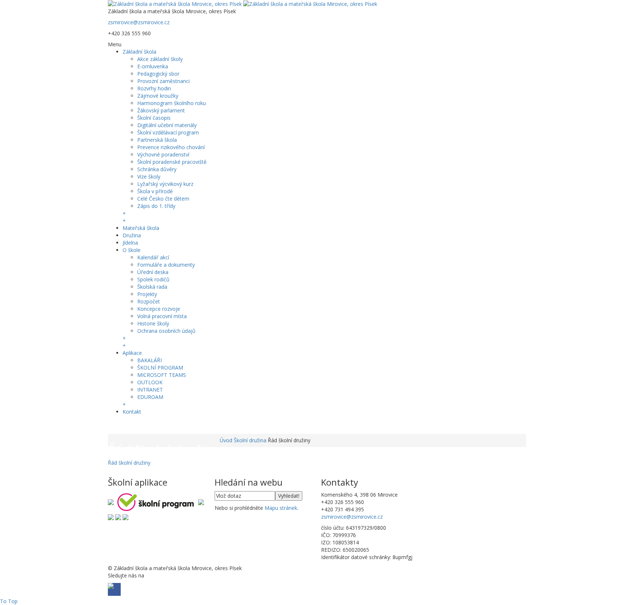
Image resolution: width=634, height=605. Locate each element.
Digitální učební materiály (167, 125)
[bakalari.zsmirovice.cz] (111, 501)
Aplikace (132, 352)
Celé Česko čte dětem (163, 198)
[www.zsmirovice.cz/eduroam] (125, 516)
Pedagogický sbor (158, 73)
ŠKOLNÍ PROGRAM (160, 367)
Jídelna (130, 242)
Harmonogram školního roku (171, 103)
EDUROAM (150, 396)
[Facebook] (114, 425)
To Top (9, 601)
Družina (132, 235)
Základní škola (139, 51)
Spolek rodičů (153, 279)
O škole (132, 249)
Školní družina (250, 440)
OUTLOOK (150, 382)
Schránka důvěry (156, 169)
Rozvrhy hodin (154, 88)
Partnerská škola (157, 139)
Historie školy (153, 323)
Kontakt (132, 411)
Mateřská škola (141, 227)
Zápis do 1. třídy (156, 205)
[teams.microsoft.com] (201, 501)
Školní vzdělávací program (168, 132)
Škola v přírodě (155, 191)
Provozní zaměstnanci (163, 81)
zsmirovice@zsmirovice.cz (139, 22)
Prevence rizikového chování (171, 147)
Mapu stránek (281, 507)
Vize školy (148, 176)
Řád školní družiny (129, 462)
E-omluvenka (152, 66)
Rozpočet (148, 301)
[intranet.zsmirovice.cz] (118, 516)
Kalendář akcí (153, 257)
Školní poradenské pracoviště (172, 161)
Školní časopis (154, 117)
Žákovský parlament (161, 110)
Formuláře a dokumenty (166, 264)
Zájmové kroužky (157, 95)
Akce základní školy (160, 58)
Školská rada (152, 286)
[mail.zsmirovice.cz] (111, 516)
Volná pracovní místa (162, 316)
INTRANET (150, 389)
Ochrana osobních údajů (166, 330)
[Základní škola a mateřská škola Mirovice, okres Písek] (242, 3)
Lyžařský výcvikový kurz (165, 183)
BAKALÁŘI (149, 360)
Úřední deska (152, 272)
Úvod (226, 440)
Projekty (147, 294)
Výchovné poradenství (163, 154)
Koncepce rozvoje (158, 308)
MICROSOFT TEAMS (161, 374)
